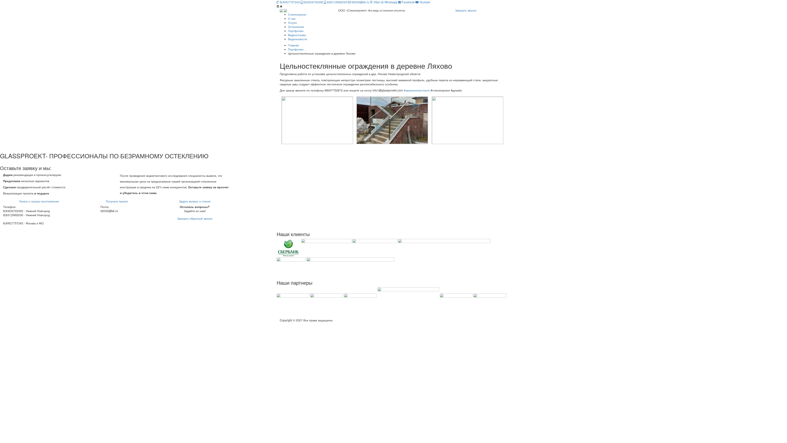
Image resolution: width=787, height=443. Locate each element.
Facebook (408, 2)
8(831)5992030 (336, 2)
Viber (376, 2)
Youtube (424, 2)
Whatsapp (391, 2)
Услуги (292, 23)
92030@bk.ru (360, 2)
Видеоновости (297, 39)
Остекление (296, 27)
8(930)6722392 (313, 2)
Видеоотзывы (297, 35)
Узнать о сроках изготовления (39, 201)
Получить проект (117, 201)
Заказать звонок (465, 10)
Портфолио (296, 31)
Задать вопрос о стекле (194, 201)
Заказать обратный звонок (194, 218)
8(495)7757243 (289, 2)
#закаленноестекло (417, 90)
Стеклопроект (297, 14)
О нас (292, 18)
